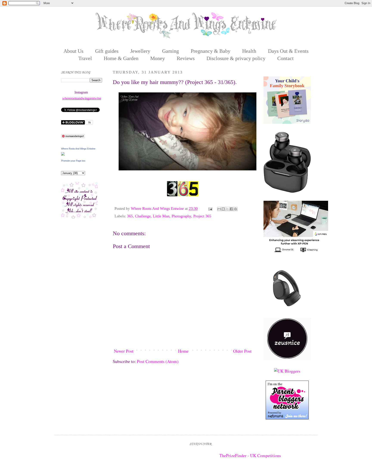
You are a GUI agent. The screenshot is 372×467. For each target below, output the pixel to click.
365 (130, 216)
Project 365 (202, 216)
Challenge (143, 216)
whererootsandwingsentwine (81, 98)
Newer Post (123, 351)
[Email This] (219, 209)
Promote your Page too (73, 160)
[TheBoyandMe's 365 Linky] (183, 196)
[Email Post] (209, 208)
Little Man (161, 216)
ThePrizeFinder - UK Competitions (250, 455)
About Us (73, 51)
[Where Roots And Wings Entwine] (63, 154)
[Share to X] (227, 209)
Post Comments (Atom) (157, 361)
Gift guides (106, 51)
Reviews (186, 58)
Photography (181, 216)
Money (157, 58)
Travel (85, 58)
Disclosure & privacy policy (235, 58)
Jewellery (140, 51)
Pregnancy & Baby (210, 51)
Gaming (170, 51)
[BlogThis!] (223, 209)
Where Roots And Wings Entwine (158, 208)
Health (249, 51)
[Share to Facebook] (231, 209)
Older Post (242, 351)
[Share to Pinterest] (235, 209)
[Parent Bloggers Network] (287, 418)
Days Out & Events (288, 51)
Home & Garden (121, 58)
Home (183, 351)
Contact (285, 58)
